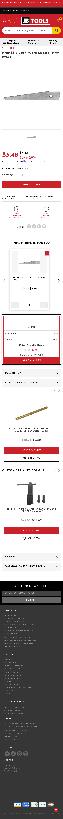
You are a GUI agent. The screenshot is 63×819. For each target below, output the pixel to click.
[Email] (44, 226)
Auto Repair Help (12, 710)
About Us (8, 690)
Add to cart (31, 450)
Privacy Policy (11, 739)
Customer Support (11, 10)
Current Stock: (15, 168)
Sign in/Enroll (12, 19)
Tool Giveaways (12, 678)
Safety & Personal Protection (19, 637)
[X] (29, 226)
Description (13, 373)
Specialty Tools (12, 646)
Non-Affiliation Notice (15, 730)
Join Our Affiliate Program (18, 687)
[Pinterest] (39, 226)
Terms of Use (10, 736)
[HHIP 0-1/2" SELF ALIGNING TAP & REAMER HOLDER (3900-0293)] (31, 503)
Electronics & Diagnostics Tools (20, 625)
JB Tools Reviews (12, 675)
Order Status (10, 660)
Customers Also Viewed (21, 383)
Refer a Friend (11, 684)
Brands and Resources (15, 713)
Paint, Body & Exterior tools (18, 631)
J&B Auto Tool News (14, 707)
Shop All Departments (14, 42)
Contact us (9, 765)
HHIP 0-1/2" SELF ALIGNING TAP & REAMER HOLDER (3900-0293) (31, 510)
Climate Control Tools (15, 622)
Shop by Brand (52, 42)
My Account (10, 663)
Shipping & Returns (13, 666)
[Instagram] (25, 754)
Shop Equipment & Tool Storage (20, 640)
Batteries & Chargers (14, 619)
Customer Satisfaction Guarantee (20, 727)
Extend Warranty (12, 669)
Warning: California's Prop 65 (25, 566)
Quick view (31, 458)
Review (10, 557)
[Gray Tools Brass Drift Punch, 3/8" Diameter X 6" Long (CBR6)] (31, 423)
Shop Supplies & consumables (18, 643)
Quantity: (7, 175)
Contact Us (9, 693)
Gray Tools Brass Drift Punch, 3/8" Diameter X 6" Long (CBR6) (31, 430)
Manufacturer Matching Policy (19, 724)
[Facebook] (34, 226)
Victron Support (12, 672)
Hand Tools (10, 628)
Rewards (25, 10)
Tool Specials (11, 616)
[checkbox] (47, 253)
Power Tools (10, 634)
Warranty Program (13, 733)
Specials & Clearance (33, 42)
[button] (4, 280)
